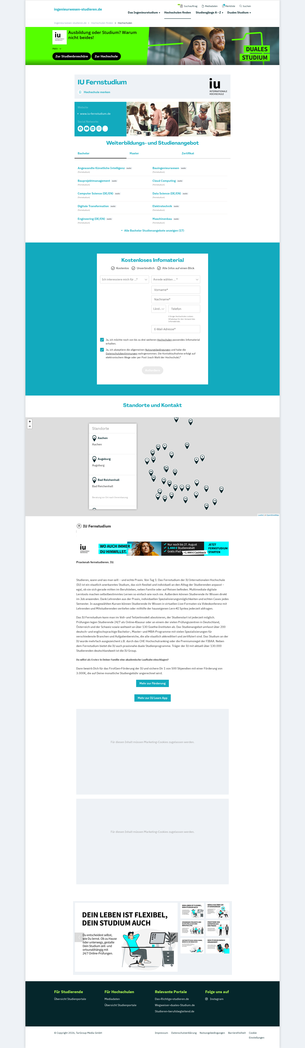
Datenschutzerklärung (184, 1032)
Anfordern (152, 370)
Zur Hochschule (106, 56)
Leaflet (260, 515)
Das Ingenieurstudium (143, 12)
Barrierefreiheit (237, 1032)
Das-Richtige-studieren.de (172, 999)
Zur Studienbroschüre (71, 56)
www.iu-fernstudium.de (95, 113)
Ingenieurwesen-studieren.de (70, 22)
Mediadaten (112, 999)
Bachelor (83, 153)
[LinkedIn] (92, 129)
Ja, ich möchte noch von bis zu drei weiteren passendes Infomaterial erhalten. (153, 341)
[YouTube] (86, 129)
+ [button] (30, 421)
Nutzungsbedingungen (157, 349)
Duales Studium (238, 12)
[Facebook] (80, 129)
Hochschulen (164, 339)
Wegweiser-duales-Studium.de (175, 1005)
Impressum (161, 1032)
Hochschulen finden (177, 12)
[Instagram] (99, 129)
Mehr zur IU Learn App (152, 698)
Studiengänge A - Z (208, 12)
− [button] (30, 426)
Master (134, 153)
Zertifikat (188, 153)
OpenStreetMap (273, 515)
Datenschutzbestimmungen (121, 353)
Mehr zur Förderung (152, 683)
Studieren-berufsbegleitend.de (174, 1011)
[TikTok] (105, 129)
